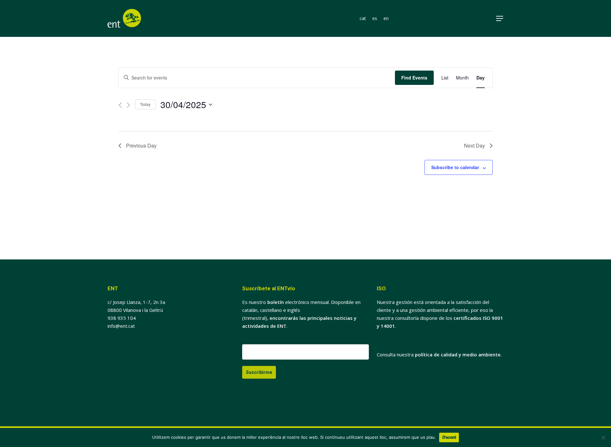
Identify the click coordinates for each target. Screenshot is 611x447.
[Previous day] (120, 105)
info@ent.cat (121, 326)
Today (145, 104)
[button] (500, 18)
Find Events (414, 77)
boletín (275, 302)
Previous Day (141, 145)
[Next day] (128, 105)
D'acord (449, 437)
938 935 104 (122, 318)
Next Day (474, 145)
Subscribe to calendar (455, 167)
